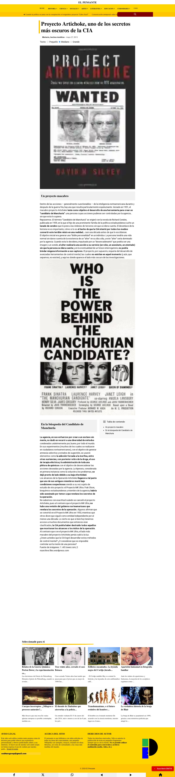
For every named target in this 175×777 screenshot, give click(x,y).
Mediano (65, 42)
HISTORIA (52, 8)
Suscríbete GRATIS (164, 769)
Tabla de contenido (116, 422)
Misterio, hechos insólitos (53, 37)
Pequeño (53, 42)
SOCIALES (74, 8)
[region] (117, 459)
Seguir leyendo (12, 749)
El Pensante (87, 2)
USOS (136, 8)
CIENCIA (63, 8)
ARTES (84, 8)
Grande (76, 42)
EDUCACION (108, 8)
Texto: (43, 42)
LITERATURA (95, 8)
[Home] (160, 776)
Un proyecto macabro (114, 427)
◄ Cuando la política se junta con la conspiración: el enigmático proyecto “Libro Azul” (55, 14)
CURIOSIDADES (123, 8)
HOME (42, 8)
